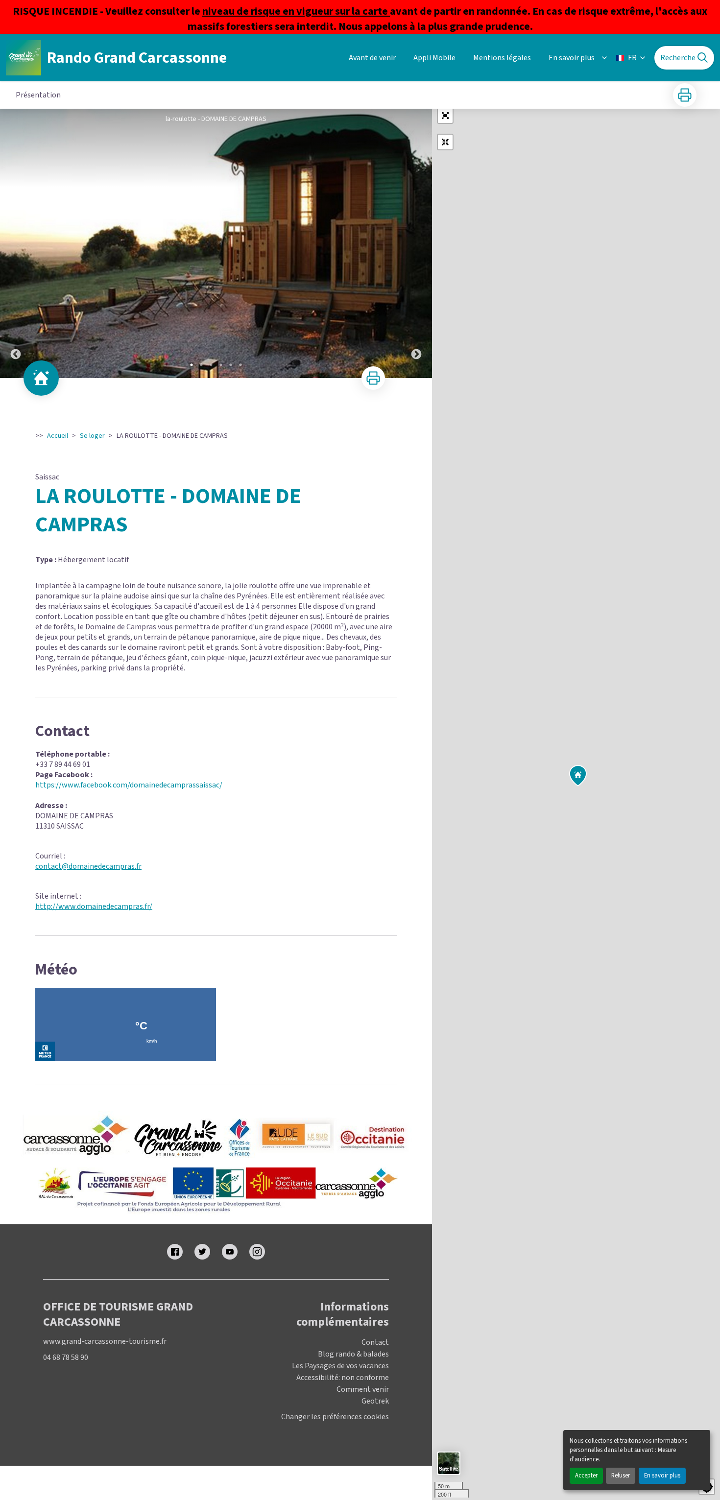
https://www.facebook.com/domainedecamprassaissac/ (128, 785)
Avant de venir (372, 57)
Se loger (92, 436)
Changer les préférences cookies (335, 1417)
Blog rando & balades (353, 1354)
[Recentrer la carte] (445, 142)
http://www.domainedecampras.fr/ (93, 906)
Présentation (38, 95)
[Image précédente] (15, 243)
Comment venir (362, 1389)
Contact (375, 1342)
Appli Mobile (434, 57)
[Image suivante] (416, 243)
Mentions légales (502, 57)
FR (632, 57)
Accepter (586, 1475)
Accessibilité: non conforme (342, 1377)
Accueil (57, 436)
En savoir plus (662, 1475)
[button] (445, 115)
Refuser (620, 1475)
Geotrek (375, 1401)
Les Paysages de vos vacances (340, 1365)
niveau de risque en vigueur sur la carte (296, 11)
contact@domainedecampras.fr (88, 866)
